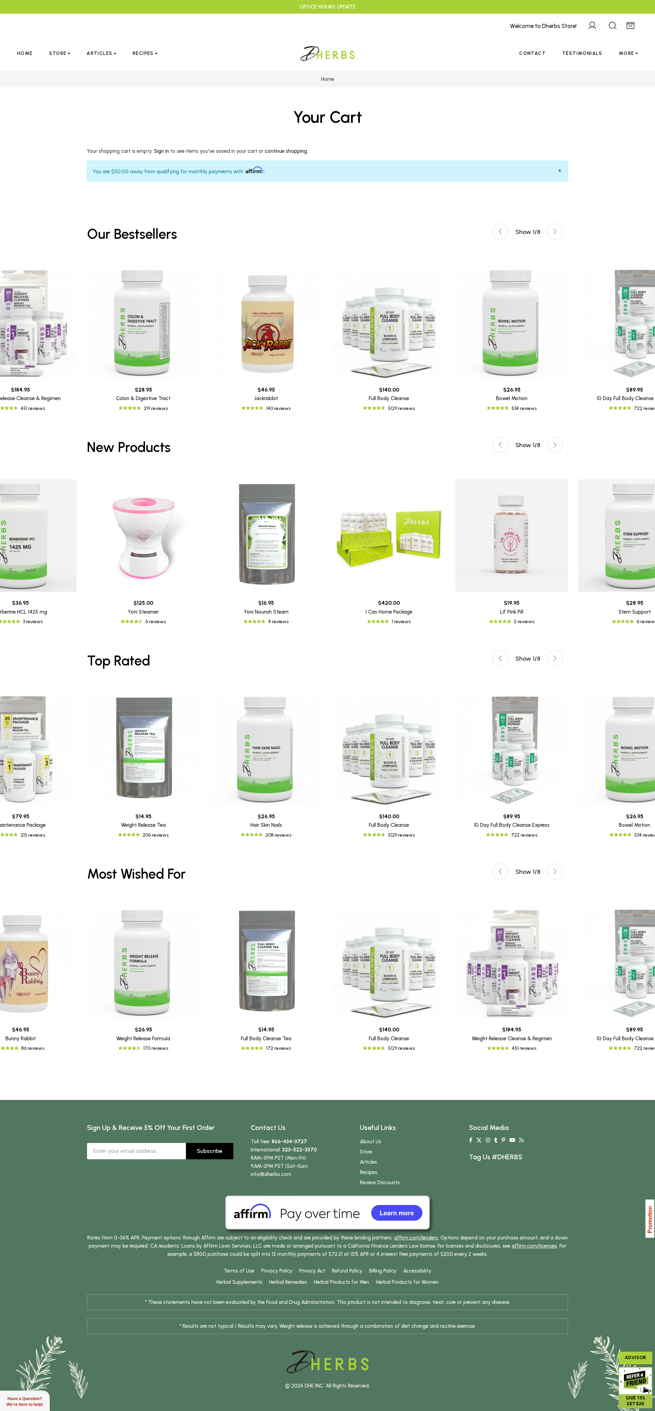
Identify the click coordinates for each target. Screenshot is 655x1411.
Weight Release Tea (143, 825)
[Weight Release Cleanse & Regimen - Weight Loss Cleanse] (511, 962)
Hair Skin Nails (266, 825)
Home (25, 53)
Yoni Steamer (143, 612)
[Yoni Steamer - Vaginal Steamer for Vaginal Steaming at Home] (143, 535)
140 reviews (278, 408)
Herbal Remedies (288, 1282)
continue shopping (286, 151)
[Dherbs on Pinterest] (503, 1140)
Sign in (161, 151)
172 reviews (278, 1048)
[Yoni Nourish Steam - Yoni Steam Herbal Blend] (266, 535)
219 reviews (156, 408)
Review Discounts (380, 1182)
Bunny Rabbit (20, 1038)
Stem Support (634, 612)
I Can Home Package (389, 612)
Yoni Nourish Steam (266, 612)
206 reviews (156, 835)
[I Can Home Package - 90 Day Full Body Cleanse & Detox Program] (389, 535)
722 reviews (524, 835)
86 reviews (32, 1048)
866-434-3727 (289, 1141)
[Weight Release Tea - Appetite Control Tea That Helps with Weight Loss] (143, 749)
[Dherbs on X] (479, 1140)
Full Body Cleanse (389, 398)
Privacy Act (312, 1271)
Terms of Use (239, 1271)
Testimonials (582, 53)
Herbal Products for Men (341, 1282)
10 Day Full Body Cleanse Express (512, 825)
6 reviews (155, 621)
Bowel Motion (511, 398)
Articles (99, 53)
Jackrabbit (266, 398)
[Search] (612, 24)
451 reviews (32, 408)
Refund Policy (347, 1271)
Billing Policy (382, 1271)
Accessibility (417, 1271)
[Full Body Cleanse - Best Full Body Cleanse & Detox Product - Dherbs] (389, 322)
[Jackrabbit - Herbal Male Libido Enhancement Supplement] (266, 322)
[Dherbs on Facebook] (470, 1140)
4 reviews (278, 621)
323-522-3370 (299, 1150)
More (626, 53)
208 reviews (278, 835)
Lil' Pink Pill (511, 612)
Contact (532, 53)
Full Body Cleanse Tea (266, 1038)
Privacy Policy (276, 1271)
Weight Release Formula (143, 1038)
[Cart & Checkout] (630, 24)
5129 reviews (401, 408)
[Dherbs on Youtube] (512, 1140)
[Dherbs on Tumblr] (495, 1140)
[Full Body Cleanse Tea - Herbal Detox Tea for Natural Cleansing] (266, 962)
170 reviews (155, 1048)
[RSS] (521, 1140)
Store (58, 53)
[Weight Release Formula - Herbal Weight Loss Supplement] (143, 962)
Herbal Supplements (239, 1282)
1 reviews (401, 621)
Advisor (635, 1358)
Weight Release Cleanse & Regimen (512, 1038)
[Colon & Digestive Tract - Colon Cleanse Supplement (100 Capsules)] (143, 322)
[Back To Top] (636, 19)
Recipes (143, 53)
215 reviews (32, 835)
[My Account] (592, 24)
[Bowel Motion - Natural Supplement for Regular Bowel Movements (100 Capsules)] (511, 322)
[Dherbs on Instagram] (488, 1140)
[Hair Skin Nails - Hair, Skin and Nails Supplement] (266, 749)
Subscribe (209, 1151)
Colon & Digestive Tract (143, 398)
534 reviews (524, 408)
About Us (370, 1141)
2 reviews (524, 621)
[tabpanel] (389, 339)
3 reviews (33, 621)
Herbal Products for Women (407, 1282)
